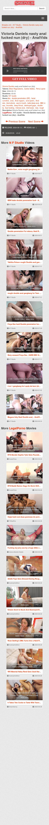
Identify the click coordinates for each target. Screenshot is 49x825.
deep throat (18, 105)
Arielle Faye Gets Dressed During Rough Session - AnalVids (24, 572)
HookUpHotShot (13, 583)
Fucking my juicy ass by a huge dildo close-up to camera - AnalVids (24, 541)
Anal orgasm (19, 100)
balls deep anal (33, 103)
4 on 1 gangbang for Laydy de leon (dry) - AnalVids (24, 380)
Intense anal (20, 108)
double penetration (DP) (21, 98)
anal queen (30, 100)
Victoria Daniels (8, 86)
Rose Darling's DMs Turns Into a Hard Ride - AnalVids (25, 634)
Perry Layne (40, 88)
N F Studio (16, 142)
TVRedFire (12, 521)
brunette (9, 105)
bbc (9, 98)
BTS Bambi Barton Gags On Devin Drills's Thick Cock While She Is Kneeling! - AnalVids (24, 478)
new (36, 108)
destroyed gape (30, 105)
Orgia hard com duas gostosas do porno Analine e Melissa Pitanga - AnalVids (24, 509)
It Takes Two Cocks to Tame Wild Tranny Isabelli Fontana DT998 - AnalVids (24, 695)
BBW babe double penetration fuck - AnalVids (24, 194)
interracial (30, 108)
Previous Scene (17, 121)
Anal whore (10, 103)
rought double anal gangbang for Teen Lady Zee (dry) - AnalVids (24, 287)
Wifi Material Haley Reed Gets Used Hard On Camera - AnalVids (24, 665)
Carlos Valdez (29, 88)
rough (41, 108)
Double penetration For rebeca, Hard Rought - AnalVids (24, 225)
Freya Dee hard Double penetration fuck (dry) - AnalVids (24, 318)
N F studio (12, 96)
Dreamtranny (12, 707)
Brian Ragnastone (16, 88)
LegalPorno (17, 428)
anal (11, 100)
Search (41, 8)
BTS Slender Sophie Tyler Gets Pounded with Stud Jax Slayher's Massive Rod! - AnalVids (24, 447)
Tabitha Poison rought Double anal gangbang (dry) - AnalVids (24, 256)
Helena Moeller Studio (15, 552)
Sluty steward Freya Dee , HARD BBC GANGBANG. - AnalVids (24, 349)
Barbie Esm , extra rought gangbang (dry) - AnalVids (24, 163)
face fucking (9, 108)
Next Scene (34, 121)
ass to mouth (21, 103)
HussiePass (12, 459)
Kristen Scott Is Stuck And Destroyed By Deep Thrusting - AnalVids (24, 602)
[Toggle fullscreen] (42, 71)
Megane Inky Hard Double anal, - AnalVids (25, 411)
